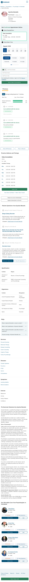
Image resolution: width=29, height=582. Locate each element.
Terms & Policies (4, 573)
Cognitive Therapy (5, 352)
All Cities (23, 573)
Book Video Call (15, 579)
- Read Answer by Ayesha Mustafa (14, 221)
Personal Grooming (5, 342)
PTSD (2, 368)
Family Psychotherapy (5, 354)
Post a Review (21, 148)
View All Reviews (7, 148)
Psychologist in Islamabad (18, 6)
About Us (12, 573)
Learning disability (5, 382)
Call (23, 532)
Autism (2, 370)
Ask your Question (7, 260)
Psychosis (3, 366)
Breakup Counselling (5, 347)
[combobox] (4, 70)
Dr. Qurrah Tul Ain (13, 551)
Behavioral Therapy (5, 344)
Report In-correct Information (14, 197)
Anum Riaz (11, 523)
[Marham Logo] (5, 2)
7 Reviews (10, 19)
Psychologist (8, 6)
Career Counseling (5, 349)
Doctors (17, 573)
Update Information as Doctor (14, 200)
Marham (2, 6)
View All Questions (20, 260)
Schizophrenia (4, 373)
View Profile (10, 517)
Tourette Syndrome (5, 363)
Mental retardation (5, 384)
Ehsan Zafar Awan (13, 537)
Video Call (14, 189)
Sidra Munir (11, 508)
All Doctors (3, 574)
